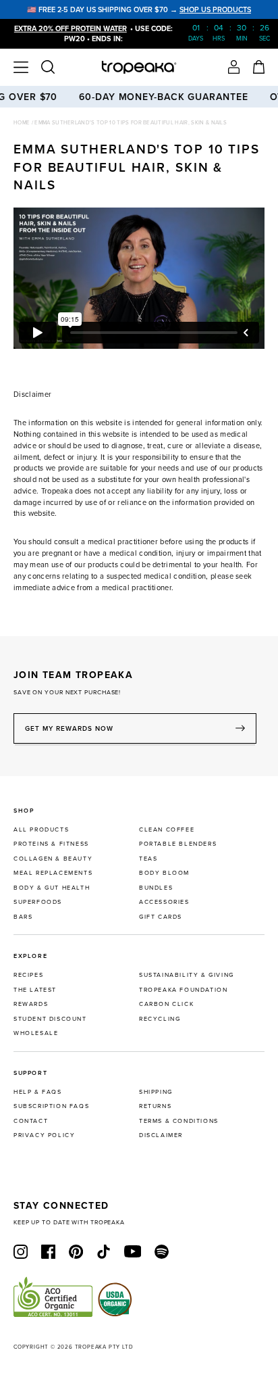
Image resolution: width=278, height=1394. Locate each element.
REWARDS (30, 1003)
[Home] (139, 67)
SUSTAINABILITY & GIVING (186, 974)
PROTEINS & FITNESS (51, 843)
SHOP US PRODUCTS (215, 9)
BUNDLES (156, 887)
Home (22, 122)
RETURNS (155, 1105)
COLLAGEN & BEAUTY (52, 858)
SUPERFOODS (37, 901)
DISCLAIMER (161, 1134)
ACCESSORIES (164, 901)
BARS (22, 916)
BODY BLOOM (164, 872)
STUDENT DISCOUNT (50, 1018)
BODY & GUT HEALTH (51, 887)
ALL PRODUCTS (41, 829)
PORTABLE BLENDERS (178, 843)
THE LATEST (35, 989)
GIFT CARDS (160, 916)
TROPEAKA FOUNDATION (183, 989)
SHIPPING (156, 1091)
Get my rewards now (69, 728)
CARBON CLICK (166, 1003)
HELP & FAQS (37, 1091)
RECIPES (28, 974)
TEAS (148, 858)
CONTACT (30, 1120)
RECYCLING (159, 1018)
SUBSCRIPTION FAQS (51, 1105)
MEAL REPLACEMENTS (52, 872)
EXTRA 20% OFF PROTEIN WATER (70, 28)
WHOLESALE (35, 1032)
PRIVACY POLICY (44, 1134)
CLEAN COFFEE (166, 829)
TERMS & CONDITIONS (179, 1120)
